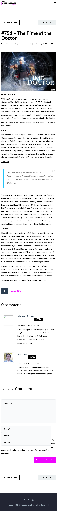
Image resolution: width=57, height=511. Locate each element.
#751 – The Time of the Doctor (26, 35)
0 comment (26, 44)
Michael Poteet (25, 316)
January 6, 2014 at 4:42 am (28, 326)
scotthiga (7, 44)
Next (46, 22)
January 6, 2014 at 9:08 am (28, 363)
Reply (38, 319)
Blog (16, 44)
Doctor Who (16, 291)
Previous (11, 22)
